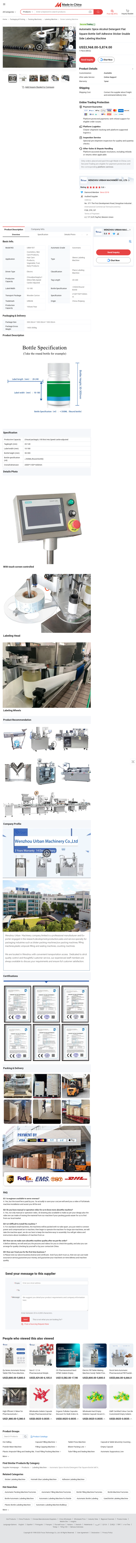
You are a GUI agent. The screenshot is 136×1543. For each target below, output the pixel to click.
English (21, 1524)
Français (49, 1524)
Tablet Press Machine (77, 1442)
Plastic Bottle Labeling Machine (18, 1505)
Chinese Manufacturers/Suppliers (44, 1519)
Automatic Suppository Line (112, 1451)
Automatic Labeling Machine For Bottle (55, 1498)
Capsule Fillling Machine (45, 1442)
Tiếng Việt (64, 1527)
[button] (82, 234)
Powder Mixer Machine (12, 1446)
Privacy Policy (107, 1532)
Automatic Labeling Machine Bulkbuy (51, 1505)
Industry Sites (93, 1519)
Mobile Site (64, 1521)
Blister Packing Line (76, 1446)
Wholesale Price (80, 1519)
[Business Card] (130, 241)
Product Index (122, 1519)
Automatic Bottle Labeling (87, 1498)
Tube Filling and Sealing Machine (81, 1451)
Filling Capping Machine (45, 1446)
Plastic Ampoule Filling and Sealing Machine (19, 1451)
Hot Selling (7, 1442)
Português (39, 1524)
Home (5, 19)
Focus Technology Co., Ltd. (50, 1532)
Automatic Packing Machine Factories (20, 1492)
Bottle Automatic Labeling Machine (19, 1498)
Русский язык (60, 1524)
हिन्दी (119, 1524)
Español (30, 1524)
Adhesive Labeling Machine (73, 1479)
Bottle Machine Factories (118, 1492)
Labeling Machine (51, 19)
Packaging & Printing (17, 19)
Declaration (95, 1532)
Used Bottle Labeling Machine (116, 1498)
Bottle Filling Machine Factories (89, 1492)
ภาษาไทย (126, 1524)
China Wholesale (65, 1519)
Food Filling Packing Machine (47, 1451)
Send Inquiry (87, 59)
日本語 (112, 1524)
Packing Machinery (35, 19)
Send (25, 1319)
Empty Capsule (107, 1446)
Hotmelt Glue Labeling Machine (43, 1479)
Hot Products (11, 1519)
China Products (24, 1519)
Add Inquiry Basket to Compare (39, 87)
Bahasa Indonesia (76, 1527)
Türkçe (55, 1527)
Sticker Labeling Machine (69, 19)
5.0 (105, 233)
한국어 (104, 1524)
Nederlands (88, 1524)
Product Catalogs (40, 1436)
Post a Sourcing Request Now (35, 1324)
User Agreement (83, 1532)
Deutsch (78, 1524)
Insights (73, 1521)
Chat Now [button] (107, 59)
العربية (97, 1524)
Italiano (70, 1524)
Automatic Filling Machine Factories (56, 1492)
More (5, 1509)
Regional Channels (107, 1519)
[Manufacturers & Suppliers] (68, 4)
